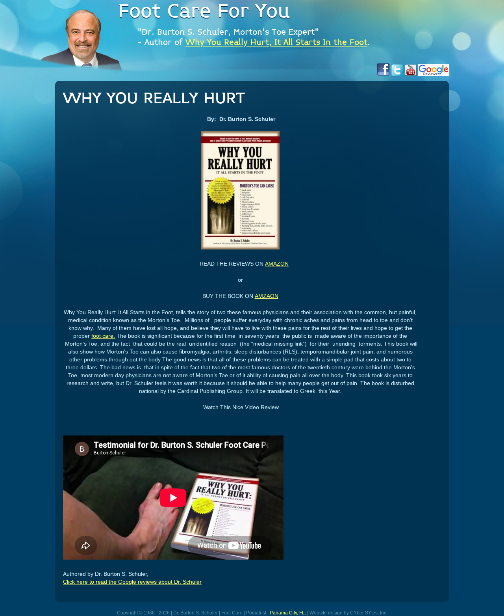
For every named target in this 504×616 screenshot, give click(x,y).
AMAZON (277, 264)
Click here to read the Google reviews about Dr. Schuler (132, 582)
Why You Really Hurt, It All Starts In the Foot (276, 43)
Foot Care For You (204, 12)
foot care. (103, 336)
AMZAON (266, 296)
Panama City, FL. (288, 613)
